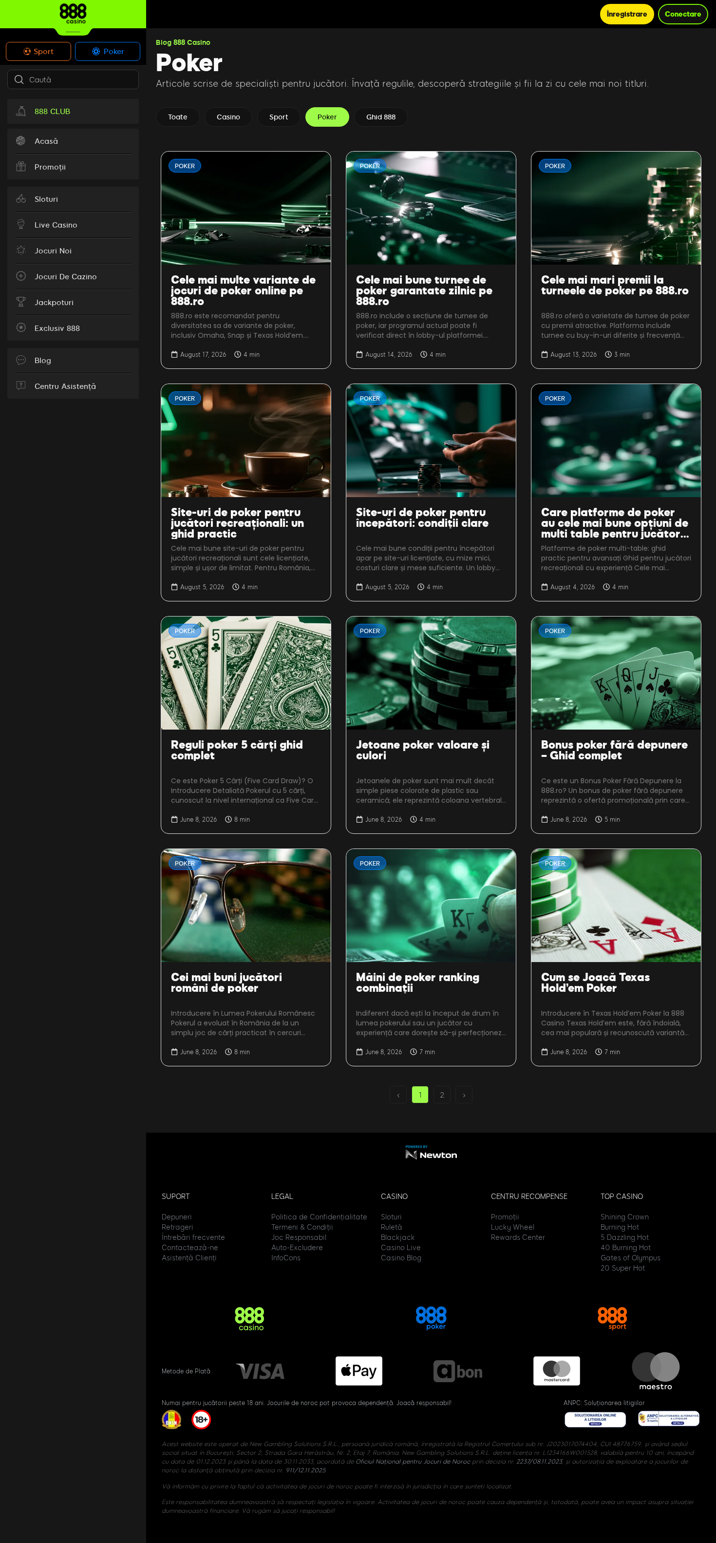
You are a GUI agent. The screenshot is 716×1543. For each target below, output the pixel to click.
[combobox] (73, 79)
